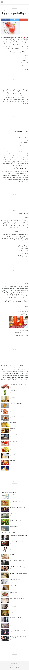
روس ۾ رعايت (13, 611)
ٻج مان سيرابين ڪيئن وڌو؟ (15, 520)
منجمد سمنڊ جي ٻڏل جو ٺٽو (16, 403)
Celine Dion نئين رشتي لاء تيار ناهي (18, 567)
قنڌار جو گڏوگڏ (13, 422)
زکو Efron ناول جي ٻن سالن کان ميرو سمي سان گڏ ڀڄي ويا (18, 637)
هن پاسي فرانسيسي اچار (15, 604)
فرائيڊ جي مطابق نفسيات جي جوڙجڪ (18, 560)
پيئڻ (1, 10)
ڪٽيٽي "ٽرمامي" (13, 435)
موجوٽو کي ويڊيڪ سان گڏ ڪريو (17, 390)
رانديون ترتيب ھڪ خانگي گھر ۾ (17, 494)
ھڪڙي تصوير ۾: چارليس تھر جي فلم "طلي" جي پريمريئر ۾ (18, 630)
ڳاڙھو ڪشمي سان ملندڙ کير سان (17, 598)
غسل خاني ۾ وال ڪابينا (15, 579)
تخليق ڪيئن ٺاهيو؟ (14, 526)
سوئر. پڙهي (12, 460)
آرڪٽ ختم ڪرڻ (13, 586)
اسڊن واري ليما (13, 409)
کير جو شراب (13, 454)
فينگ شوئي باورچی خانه (15, 501)
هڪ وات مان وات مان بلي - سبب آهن (18, 573)
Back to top (14, 663)
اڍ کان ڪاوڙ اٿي (13, 441)
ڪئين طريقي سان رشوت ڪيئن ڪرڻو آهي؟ (18, 385)
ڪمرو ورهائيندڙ (13, 513)
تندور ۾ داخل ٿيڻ (13, 592)
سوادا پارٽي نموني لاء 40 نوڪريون (17, 541)
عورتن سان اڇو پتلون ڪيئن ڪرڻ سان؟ (18, 535)
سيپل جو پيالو (12, 397)
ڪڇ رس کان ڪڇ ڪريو (15, 447)
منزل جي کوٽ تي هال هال (15, 617)
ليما (24, 37)
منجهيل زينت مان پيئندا (14, 466)
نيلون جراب (12, 548)
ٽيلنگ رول (12, 554)
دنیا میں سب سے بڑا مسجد (15, 623)
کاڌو (4, 10)
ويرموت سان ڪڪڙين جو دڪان (16, 416)
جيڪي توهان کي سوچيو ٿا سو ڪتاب (17, 507)
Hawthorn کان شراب (15, 428)
